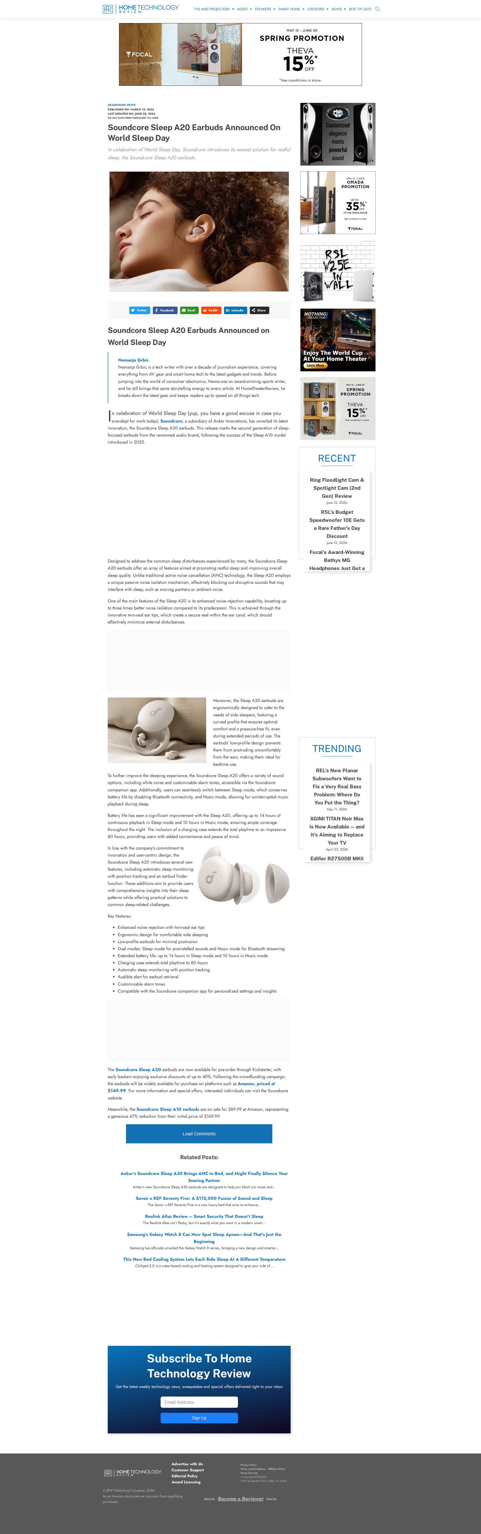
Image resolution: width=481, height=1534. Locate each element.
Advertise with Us (187, 1464)
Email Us (272, 1499)
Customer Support (188, 1470)
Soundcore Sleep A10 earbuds (168, 1109)
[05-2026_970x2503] (240, 84)
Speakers (263, 9)
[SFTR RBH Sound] (338, 164)
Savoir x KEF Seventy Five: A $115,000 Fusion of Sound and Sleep (204, 1198)
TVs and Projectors (212, 9)
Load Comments (199, 1133)
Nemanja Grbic (133, 360)
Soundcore (171, 421)
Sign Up (199, 1418)
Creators (315, 9)
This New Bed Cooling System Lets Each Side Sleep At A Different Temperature (204, 1259)
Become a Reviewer (241, 1498)
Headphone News (122, 105)
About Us (209, 1499)
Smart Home (289, 9)
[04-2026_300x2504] (338, 232)
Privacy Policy (249, 1465)
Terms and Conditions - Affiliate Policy (263, 1469)
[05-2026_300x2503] (338, 438)
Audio (242, 9)
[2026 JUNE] (338, 370)
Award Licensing (186, 1482)
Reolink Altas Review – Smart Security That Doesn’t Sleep (204, 1216)
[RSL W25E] (338, 301)
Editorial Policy (185, 1476)
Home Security (249, 1473)
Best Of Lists (360, 9)
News (336, 9)
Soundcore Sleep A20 (138, 1069)
